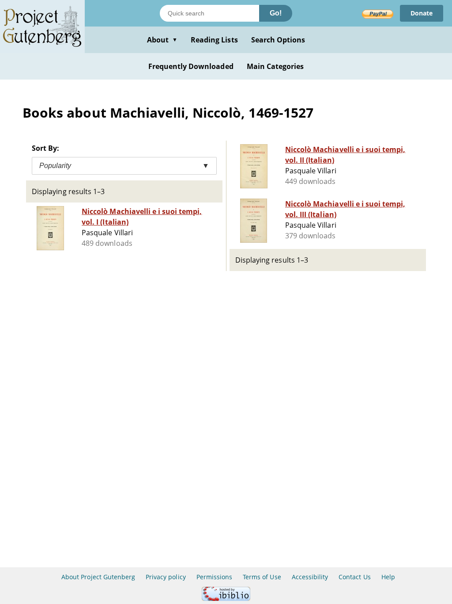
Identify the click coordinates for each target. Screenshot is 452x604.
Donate (422, 13)
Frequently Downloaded (191, 66)
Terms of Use (262, 577)
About (162, 40)
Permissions (214, 577)
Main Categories (275, 66)
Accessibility (310, 577)
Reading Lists (214, 40)
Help (388, 577)
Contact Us (354, 577)
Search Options (278, 40)
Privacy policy (166, 577)
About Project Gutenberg (98, 577)
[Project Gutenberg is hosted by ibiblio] (226, 598)
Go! (276, 13)
